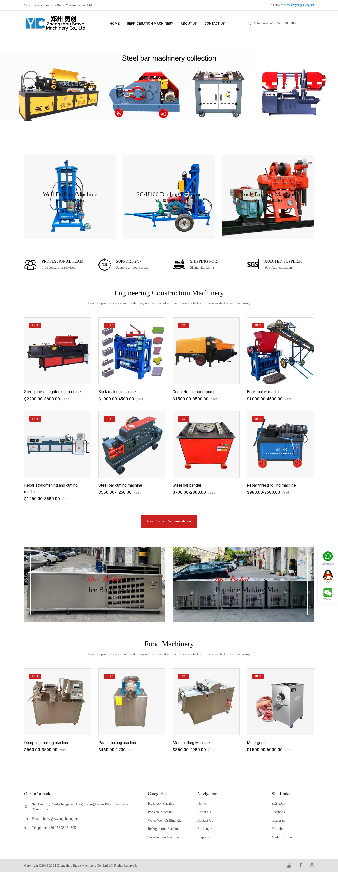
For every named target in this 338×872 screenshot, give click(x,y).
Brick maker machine (265, 391)
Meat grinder (258, 742)
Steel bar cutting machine (120, 485)
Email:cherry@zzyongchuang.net (55, 819)
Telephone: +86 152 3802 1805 (275, 23)
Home (115, 23)
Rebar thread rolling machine (271, 485)
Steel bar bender (187, 485)
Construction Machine (163, 837)
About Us (204, 812)
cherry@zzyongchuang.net (298, 5)
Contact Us (214, 23)
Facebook (278, 812)
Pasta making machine (117, 742)
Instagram (279, 820)
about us (189, 23)
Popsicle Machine (160, 812)
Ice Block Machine (161, 803)
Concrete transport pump (194, 391)
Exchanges (204, 829)
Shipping (203, 837)
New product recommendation (169, 521)
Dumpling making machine (46, 742)
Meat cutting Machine (191, 742)
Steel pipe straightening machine (52, 391)
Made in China (282, 837)
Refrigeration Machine (163, 829)
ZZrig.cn (278, 803)
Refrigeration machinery (150, 23)
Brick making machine (117, 391)
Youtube (277, 829)
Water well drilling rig (165, 820)
